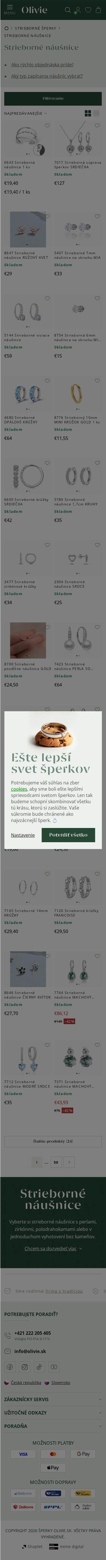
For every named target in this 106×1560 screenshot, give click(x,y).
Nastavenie (23, 835)
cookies (19, 789)
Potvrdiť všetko (68, 835)
